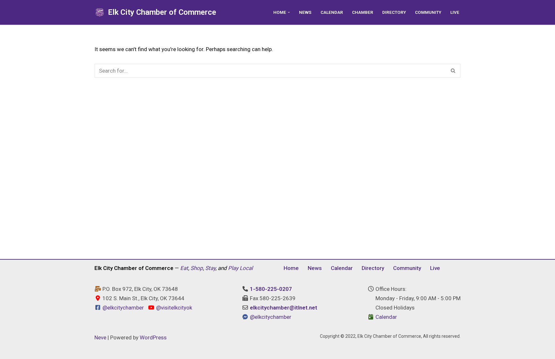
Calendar (332, 12)
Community (428, 12)
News (305, 12)
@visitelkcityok (173, 307)
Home (291, 268)
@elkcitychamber (123, 307)
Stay (210, 268)
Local (246, 268)
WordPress (153, 337)
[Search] (453, 71)
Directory (394, 12)
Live (454, 12)
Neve (100, 337)
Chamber (362, 12)
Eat (184, 268)
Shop (196, 268)
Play (233, 268)
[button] (289, 12)
